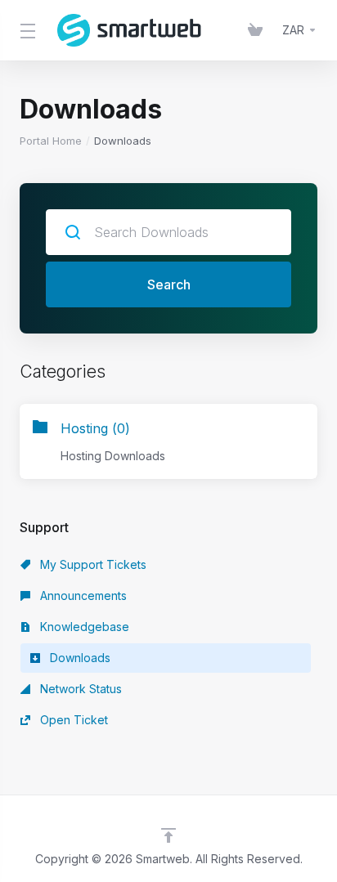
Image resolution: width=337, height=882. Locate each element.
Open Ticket (72, 720)
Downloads (78, 658)
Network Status (79, 689)
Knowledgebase (83, 627)
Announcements (82, 595)
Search (169, 284)
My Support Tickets (91, 564)
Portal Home (51, 140)
